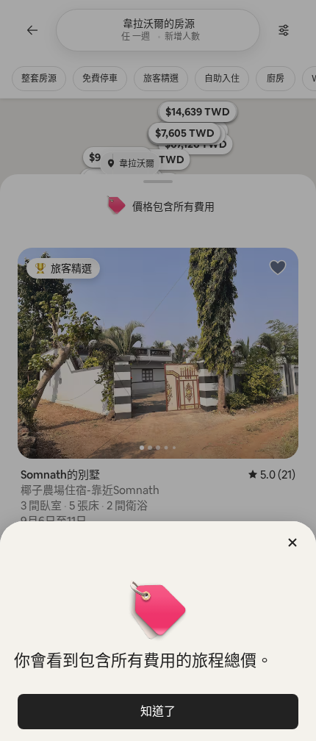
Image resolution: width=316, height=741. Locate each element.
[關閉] (292, 542)
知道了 (158, 711)
